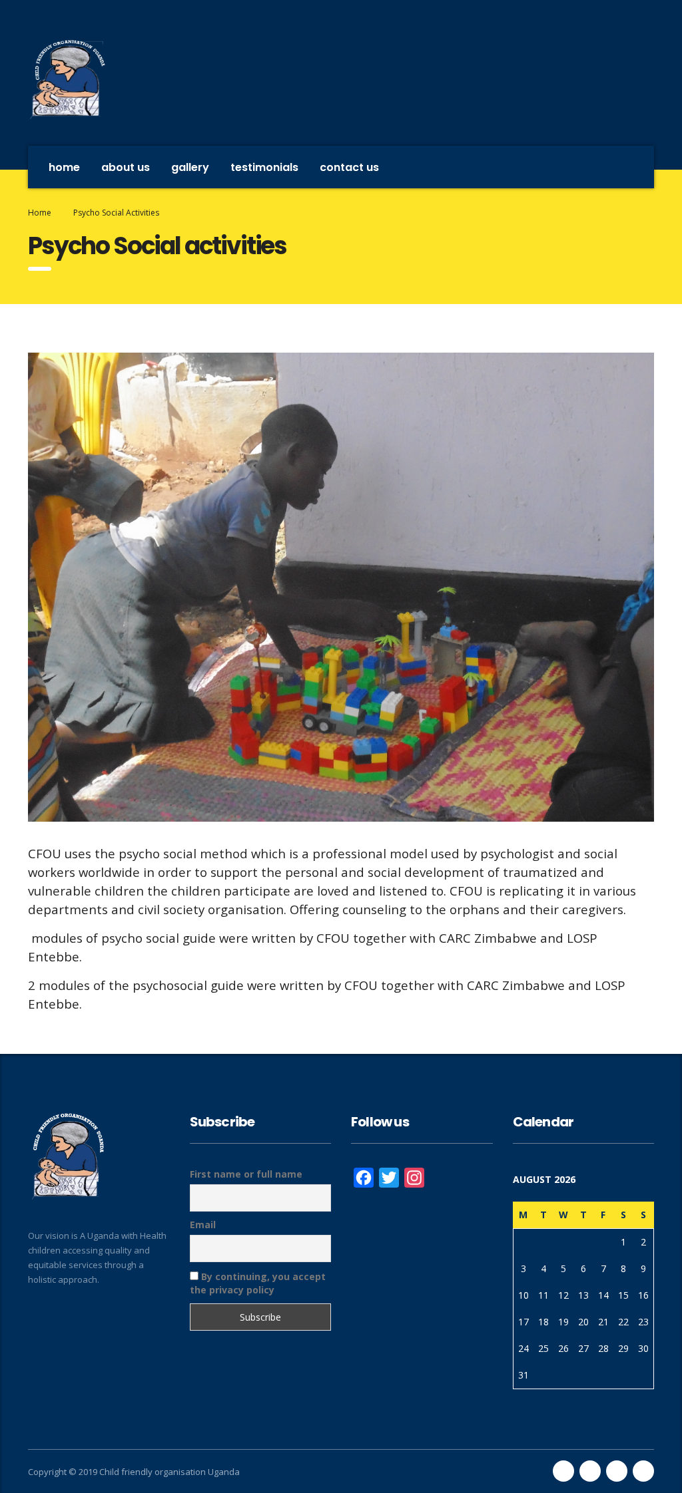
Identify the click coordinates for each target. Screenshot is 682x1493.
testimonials (264, 167)
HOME (64, 167)
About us (125, 167)
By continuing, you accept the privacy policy (258, 1283)
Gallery (190, 167)
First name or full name (246, 1174)
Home (39, 212)
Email (203, 1224)
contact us (349, 167)
